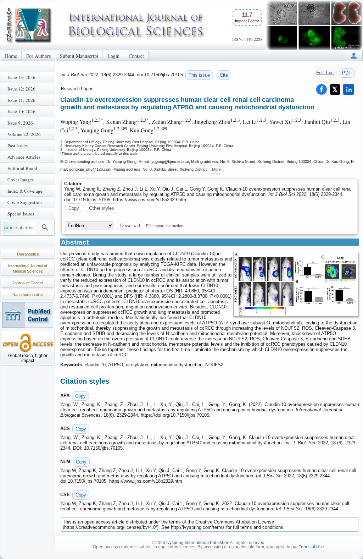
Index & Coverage (25, 191)
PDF (346, 73)
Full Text (325, 72)
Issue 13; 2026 (21, 77)
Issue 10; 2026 (21, 111)
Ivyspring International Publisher (197, 543)
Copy (73, 208)
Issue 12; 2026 (21, 89)
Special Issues (20, 213)
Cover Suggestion (24, 202)
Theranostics (27, 254)
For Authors (38, 56)
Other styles (101, 208)
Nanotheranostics (27, 294)
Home (11, 56)
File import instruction (164, 225)
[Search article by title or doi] (45, 227)
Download (130, 225)
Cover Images (20, 179)
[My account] (353, 55)
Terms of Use (311, 547)
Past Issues (17, 145)
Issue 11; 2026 (21, 100)
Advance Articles (23, 157)
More (216, 169)
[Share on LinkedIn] (348, 89)
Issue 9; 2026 (20, 123)
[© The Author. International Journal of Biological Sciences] (295, 284)
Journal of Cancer (27, 283)
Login (113, 56)
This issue (199, 75)
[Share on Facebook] (321, 89)
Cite (224, 75)
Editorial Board (22, 168)
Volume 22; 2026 (24, 134)
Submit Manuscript (79, 56)
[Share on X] (335, 89)
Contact (136, 56)
